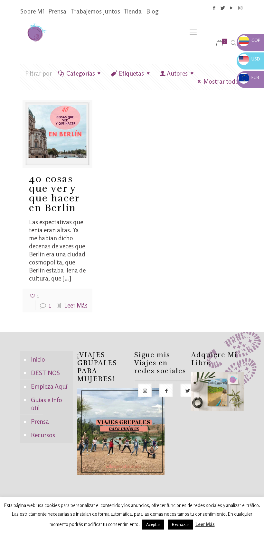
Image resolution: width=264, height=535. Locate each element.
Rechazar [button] (180, 524)
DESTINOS (45, 372)
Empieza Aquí (49, 386)
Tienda (132, 11)
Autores (177, 73)
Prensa (57, 11)
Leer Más (76, 305)
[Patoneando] (37, 32)
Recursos (43, 434)
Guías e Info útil (46, 403)
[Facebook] (214, 8)
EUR (249, 77)
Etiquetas (131, 73)
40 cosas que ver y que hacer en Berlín (54, 193)
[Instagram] (240, 8)
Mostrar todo (221, 81)
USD (249, 58)
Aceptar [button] (153, 524)
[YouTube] (231, 8)
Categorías (80, 73)
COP (249, 40)
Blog (152, 11)
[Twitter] (223, 8)
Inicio (38, 359)
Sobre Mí (32, 11)
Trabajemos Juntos (95, 11)
